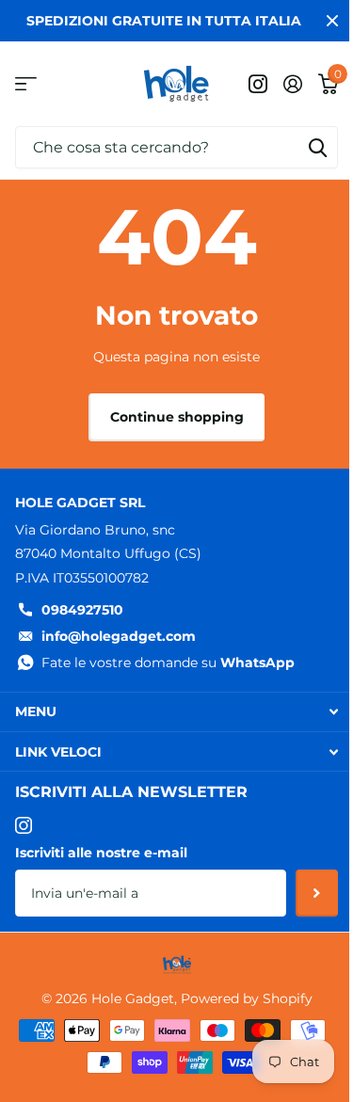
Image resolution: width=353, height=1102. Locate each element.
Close (332, 20)
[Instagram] (23, 825)
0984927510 (82, 609)
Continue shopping (177, 416)
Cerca (317, 147)
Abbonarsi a (317, 893)
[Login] (292, 83)
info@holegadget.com (118, 636)
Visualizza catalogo (26, 84)
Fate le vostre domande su (168, 662)
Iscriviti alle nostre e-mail (101, 852)
